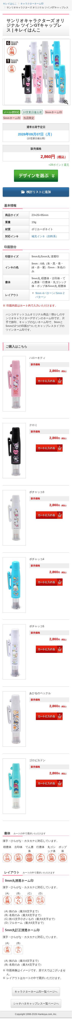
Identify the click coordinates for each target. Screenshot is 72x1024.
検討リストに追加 (38, 192)
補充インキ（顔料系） (45, 236)
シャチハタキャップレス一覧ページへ (36, 1003)
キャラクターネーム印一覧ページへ (36, 991)
